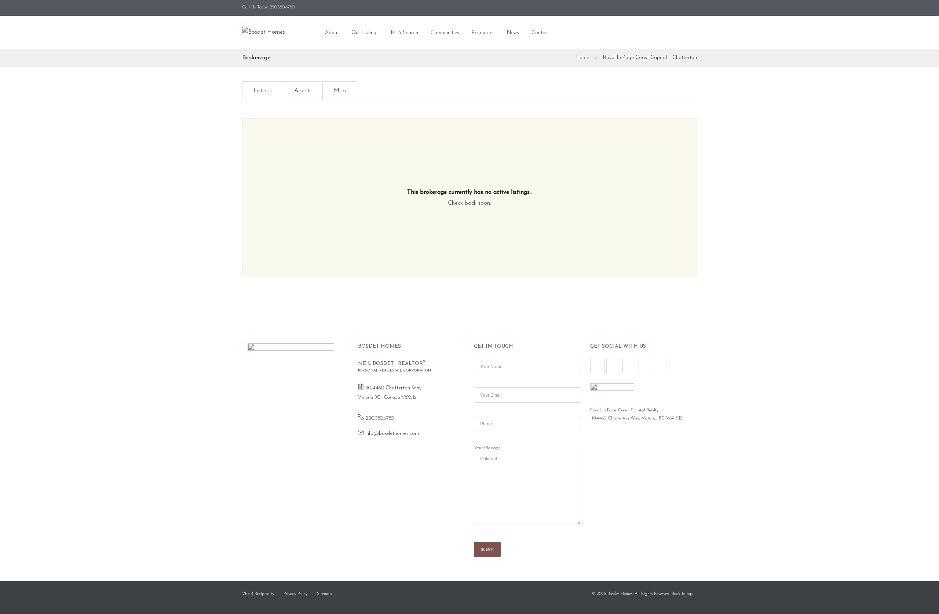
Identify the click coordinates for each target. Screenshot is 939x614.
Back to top (682, 594)
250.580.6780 (379, 418)
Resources (483, 33)
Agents (302, 91)
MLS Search (404, 33)
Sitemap (324, 594)
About (332, 33)
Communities (445, 33)
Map (340, 91)
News (513, 33)
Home (582, 57)
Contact (540, 33)
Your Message (487, 448)
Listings (262, 91)
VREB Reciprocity (258, 594)
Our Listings (365, 33)
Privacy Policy (295, 594)
